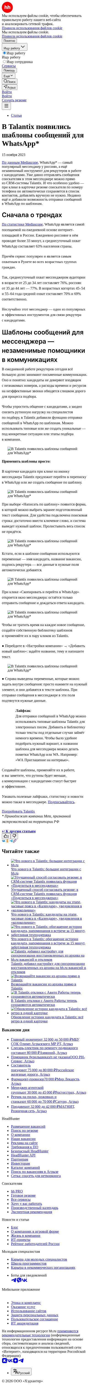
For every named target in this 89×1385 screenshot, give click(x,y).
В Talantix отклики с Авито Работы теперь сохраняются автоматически (44, 1003)
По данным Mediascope (20, 162)
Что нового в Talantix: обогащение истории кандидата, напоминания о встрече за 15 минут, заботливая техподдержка (48, 943)
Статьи (16, 115)
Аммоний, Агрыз (53, 1053)
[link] (9, 81)
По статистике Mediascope (22, 224)
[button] (7, 92)
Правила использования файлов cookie (32, 36)
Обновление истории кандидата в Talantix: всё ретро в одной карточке (47, 1019)
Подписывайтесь (61, 802)
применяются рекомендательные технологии (40, 1333)
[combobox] (21, 1371)
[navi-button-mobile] (6, 106)
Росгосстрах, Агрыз (70, 1092)
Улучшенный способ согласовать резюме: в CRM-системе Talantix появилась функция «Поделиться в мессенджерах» (44, 894)
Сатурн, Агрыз (67, 1101)
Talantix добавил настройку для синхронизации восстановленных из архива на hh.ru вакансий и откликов (48, 968)
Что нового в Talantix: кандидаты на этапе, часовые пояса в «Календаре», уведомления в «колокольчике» (46, 918)
